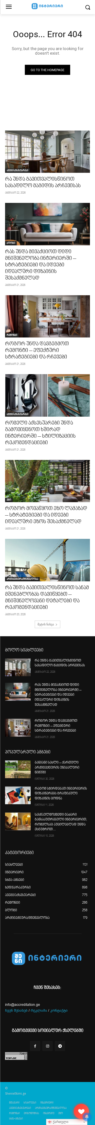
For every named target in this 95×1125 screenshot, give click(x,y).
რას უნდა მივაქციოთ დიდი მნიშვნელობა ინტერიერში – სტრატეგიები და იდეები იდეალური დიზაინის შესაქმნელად (40, 265)
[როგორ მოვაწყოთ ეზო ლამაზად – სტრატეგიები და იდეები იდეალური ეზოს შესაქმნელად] (47, 481)
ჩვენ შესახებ (16, 1010)
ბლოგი (11, 243)
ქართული (60, 1122)
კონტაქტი (59, 1010)
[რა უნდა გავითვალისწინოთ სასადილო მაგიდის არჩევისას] (47, 152)
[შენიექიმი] (81, 1111)
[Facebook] (35, 1046)
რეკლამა (39, 1010)
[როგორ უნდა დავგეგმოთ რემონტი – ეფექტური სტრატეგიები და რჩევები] (47, 316)
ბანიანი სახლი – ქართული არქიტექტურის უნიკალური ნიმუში (57, 767)
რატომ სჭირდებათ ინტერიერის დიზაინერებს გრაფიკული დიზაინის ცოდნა (61, 793)
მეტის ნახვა (45, 624)
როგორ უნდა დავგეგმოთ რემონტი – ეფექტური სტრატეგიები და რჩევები (37, 350)
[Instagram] (47, 1046)
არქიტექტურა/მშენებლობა (22, 579)
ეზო (9, 500)
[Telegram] (60, 1046)
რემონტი (12, 335)
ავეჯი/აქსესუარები (17, 170)
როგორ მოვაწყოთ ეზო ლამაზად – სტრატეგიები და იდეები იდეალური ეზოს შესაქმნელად (46, 515)
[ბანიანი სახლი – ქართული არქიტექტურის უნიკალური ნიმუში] (18, 769)
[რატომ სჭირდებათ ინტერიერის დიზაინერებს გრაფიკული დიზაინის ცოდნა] (18, 795)
